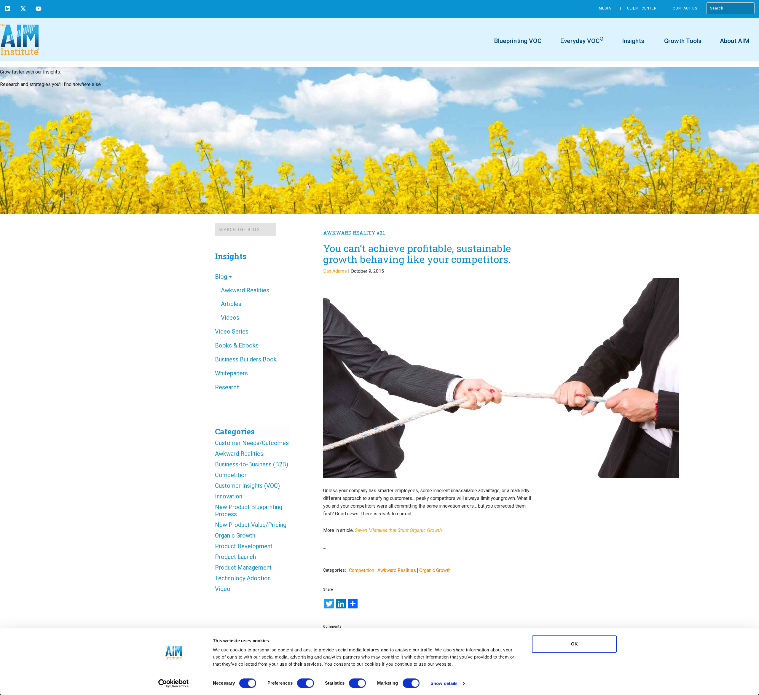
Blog (222, 276)
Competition (231, 475)
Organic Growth (235, 535)
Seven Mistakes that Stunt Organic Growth (398, 530)
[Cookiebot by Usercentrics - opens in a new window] (174, 683)
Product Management (243, 567)
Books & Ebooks (237, 345)
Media (605, 8)
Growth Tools (682, 40)
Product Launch (235, 556)
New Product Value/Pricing (250, 524)
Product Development (243, 546)
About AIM (735, 40)
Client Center (642, 8)
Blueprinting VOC (518, 40)
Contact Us (685, 8)
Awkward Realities (245, 290)
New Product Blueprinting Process (248, 510)
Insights (633, 40)
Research (227, 387)
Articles (231, 303)
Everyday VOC (582, 40)
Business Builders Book (246, 359)
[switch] (305, 683)
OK (574, 643)
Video (222, 588)
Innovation (228, 496)
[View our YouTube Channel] (38, 9)
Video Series (231, 331)
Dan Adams (335, 271)
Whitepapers (231, 373)
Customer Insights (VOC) (247, 485)
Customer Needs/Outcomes (252, 443)
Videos (230, 317)
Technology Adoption (243, 578)
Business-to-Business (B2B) (251, 464)
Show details (443, 683)
